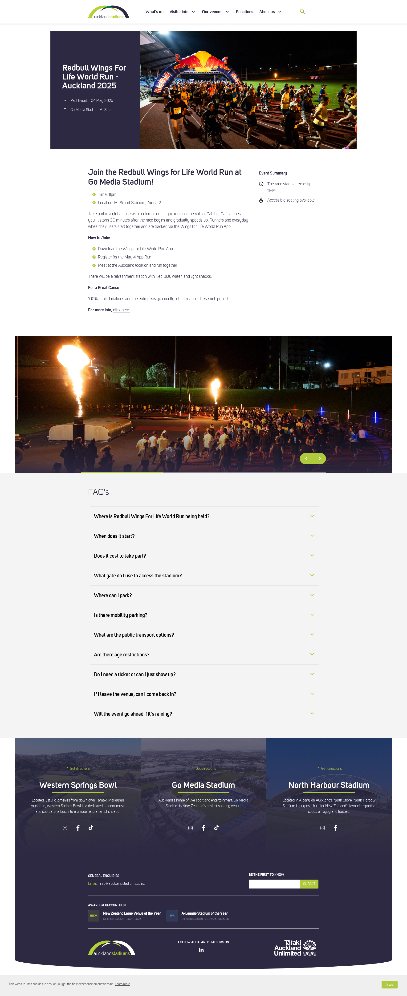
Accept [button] (390, 984)
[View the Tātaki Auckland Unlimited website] (295, 947)
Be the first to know (266, 875)
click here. (121, 310)
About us (267, 11)
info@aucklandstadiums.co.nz (122, 883)
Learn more (122, 984)
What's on (154, 11)
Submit (309, 884)
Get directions (80, 768)
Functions (244, 11)
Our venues (212, 11)
